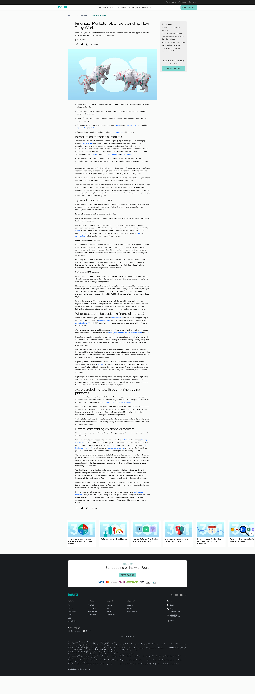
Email (172, 605)
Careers (129, 608)
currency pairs (131, 125)
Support (183, 2)
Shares (70, 614)
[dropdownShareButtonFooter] (94, 508)
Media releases (132, 611)
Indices (70, 608)
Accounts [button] (124, 7)
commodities (112, 154)
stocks (95, 154)
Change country (76, 631)
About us (130, 605)
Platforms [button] (113, 7)
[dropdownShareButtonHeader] (94, 44)
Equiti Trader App (93, 611)
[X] (172, 595)
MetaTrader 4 (92, 605)
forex (140, 233)
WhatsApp (173, 615)
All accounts (111, 614)
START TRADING (188, 7)
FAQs (172, 620)
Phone (172, 609)
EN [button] (87, 631)
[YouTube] (181, 595)
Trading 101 (83, 15)
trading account (117, 132)
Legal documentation (127, 636)
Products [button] (102, 7)
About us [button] (145, 7)
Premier (109, 608)
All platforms (92, 614)
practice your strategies (116, 448)
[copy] (87, 44)
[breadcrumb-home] (69, 15)
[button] (193, 2)
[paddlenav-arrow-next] (251, 533)
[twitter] (82, 44)
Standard (110, 605)
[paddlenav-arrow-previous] (3, 533)
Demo (109, 611)
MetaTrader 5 (92, 608)
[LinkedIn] (186, 595)
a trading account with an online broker (116, 402)
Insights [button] (135, 7)
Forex (69, 605)
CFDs (92, 128)
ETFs (85, 128)
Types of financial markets (172, 33)
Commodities (72, 611)
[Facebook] (167, 595)
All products (72, 621)
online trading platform (84, 323)
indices (79, 128)
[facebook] (77, 44)
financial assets (87, 143)
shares (117, 125)
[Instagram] (176, 595)
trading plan (126, 440)
